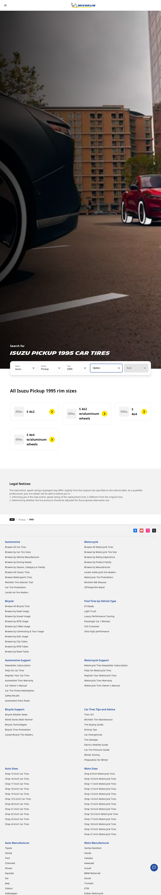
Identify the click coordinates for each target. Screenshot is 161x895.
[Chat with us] (154, 867)
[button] (33, 368)
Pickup (22, 519)
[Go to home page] (83, 5)
